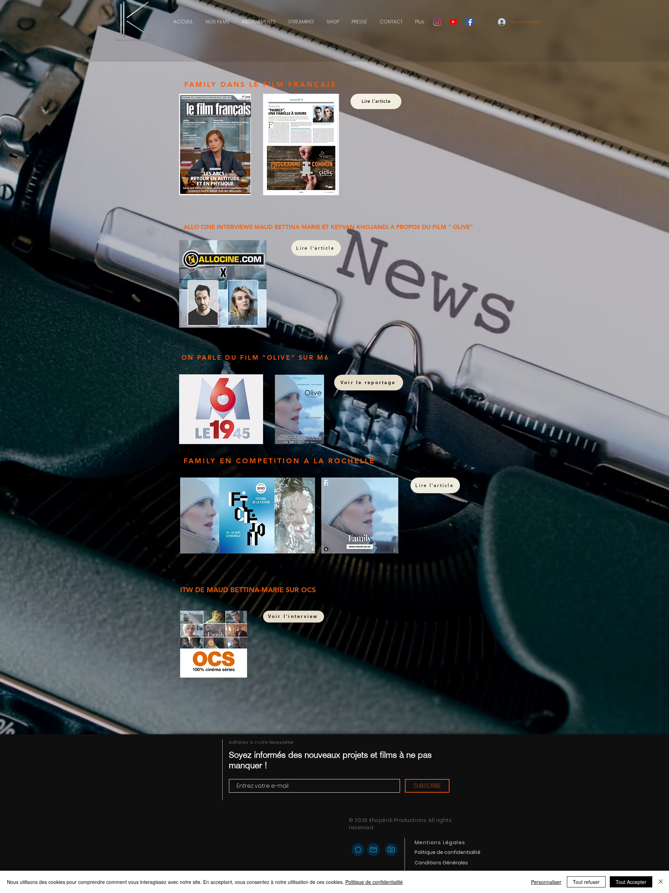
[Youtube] (453, 22)
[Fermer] (660, 881)
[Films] (391, 849)
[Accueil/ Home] (358, 849)
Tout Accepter (631, 881)
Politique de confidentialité (374, 881)
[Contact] (373, 849)
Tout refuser (586, 881)
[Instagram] (437, 22)
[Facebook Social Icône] (469, 22)
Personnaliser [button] (546, 881)
